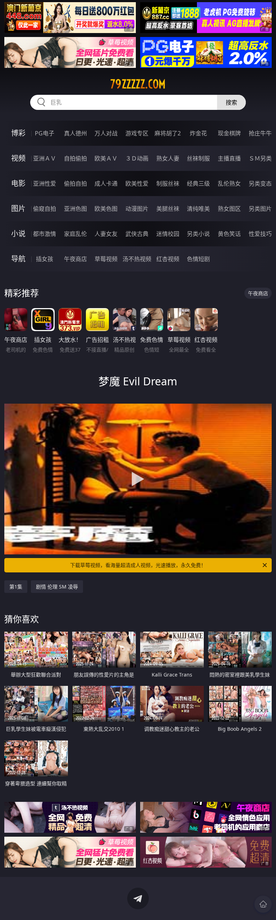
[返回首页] (263, 904)
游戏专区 (136, 133)
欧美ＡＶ (106, 158)
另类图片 (260, 209)
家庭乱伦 (75, 234)
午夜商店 (75, 259)
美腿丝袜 (167, 209)
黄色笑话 (229, 234)
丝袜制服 (198, 158)
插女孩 (44, 259)
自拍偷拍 (75, 158)
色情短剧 (198, 259)
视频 (18, 158)
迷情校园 (167, 234)
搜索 (231, 102)
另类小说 (198, 234)
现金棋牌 (229, 133)
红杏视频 (167, 259)
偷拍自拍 (75, 183)
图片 (18, 208)
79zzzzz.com (138, 84)
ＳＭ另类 (260, 158)
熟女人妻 (167, 158)
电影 (18, 183)
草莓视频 (106, 259)
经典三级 (198, 183)
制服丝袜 (167, 183)
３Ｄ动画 (136, 158)
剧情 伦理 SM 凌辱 (57, 586)
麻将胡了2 (168, 133)
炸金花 (198, 133)
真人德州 (75, 133)
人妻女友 (106, 234)
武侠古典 (136, 234)
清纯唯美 (198, 209)
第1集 (15, 586)
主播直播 (229, 158)
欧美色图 (106, 209)
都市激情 (44, 234)
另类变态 (260, 183)
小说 (18, 233)
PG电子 (44, 133)
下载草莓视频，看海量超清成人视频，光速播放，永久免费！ (138, 565)
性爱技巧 (260, 234)
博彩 (18, 133)
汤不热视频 (137, 259)
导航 (18, 259)
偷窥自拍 (44, 209)
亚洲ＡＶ (44, 158)
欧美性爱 (136, 183)
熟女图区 (229, 209)
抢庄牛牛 (260, 133)
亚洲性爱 (44, 183)
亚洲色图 (75, 209)
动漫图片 (136, 209)
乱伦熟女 (229, 183)
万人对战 (106, 133)
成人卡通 (106, 183)
